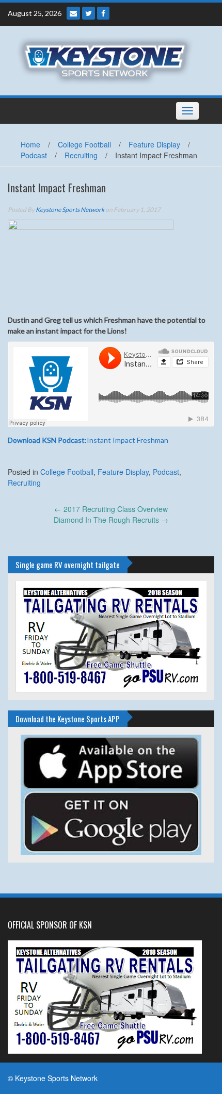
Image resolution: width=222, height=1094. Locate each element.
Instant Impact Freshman (88, 440)
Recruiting (81, 155)
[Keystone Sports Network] (107, 59)
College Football (84, 144)
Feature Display (154, 144)
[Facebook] (103, 13)
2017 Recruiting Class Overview (111, 509)
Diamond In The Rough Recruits (111, 520)
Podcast (34, 155)
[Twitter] (88, 13)
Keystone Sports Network (70, 209)
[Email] (73, 13)
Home (30, 144)
